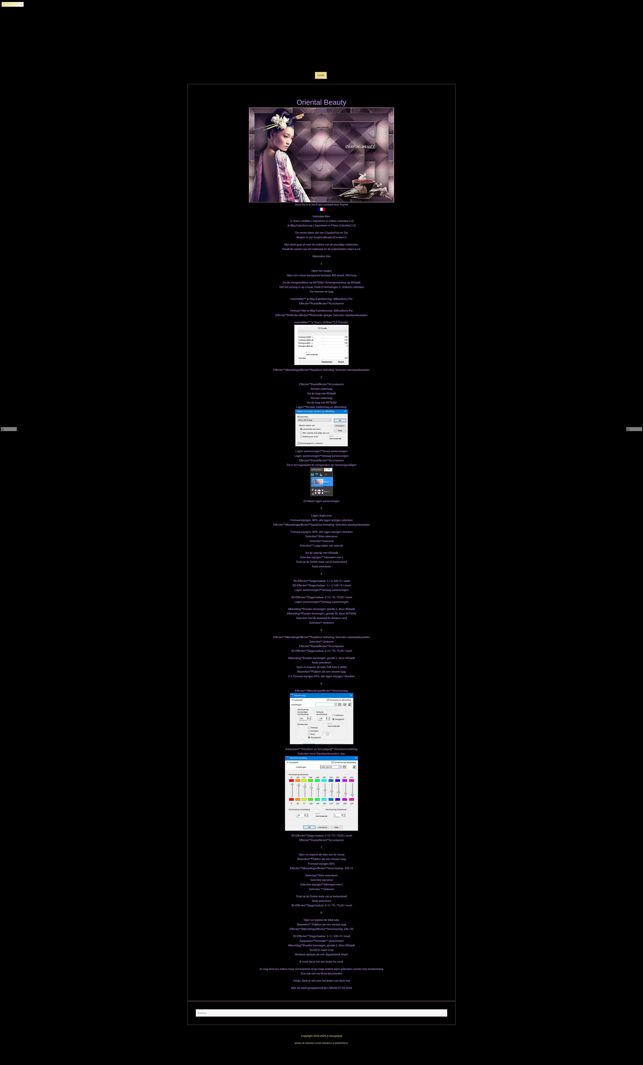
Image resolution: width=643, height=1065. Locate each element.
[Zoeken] (443, 1013)
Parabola (327, 1043)
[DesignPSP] (9, 429)
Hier (328, 256)
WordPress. (341, 1043)
